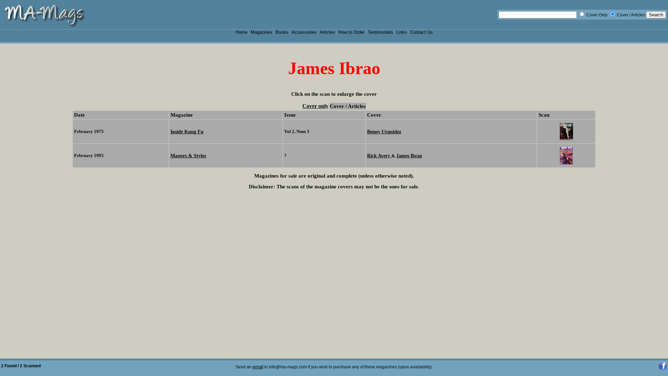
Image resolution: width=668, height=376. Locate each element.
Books (282, 32)
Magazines (261, 32)
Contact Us (421, 32)
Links (401, 32)
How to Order (351, 32)
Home (241, 32)
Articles (327, 32)
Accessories (304, 32)
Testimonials (380, 32)
